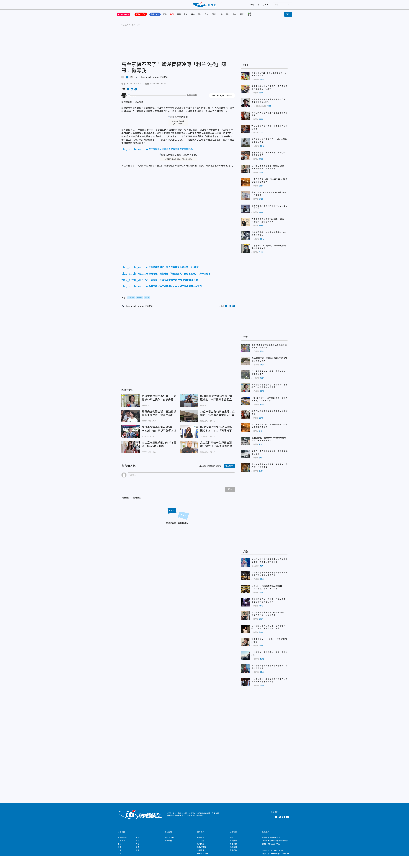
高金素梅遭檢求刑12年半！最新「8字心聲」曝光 (130, 447)
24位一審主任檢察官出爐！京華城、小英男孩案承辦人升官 (189, 416)
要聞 (179, 14)
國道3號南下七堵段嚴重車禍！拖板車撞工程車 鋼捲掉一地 (245, 348)
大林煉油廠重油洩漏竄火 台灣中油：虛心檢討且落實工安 (245, 467)
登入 (288, 14)
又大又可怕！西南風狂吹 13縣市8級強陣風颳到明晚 (245, 142)
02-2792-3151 (277, 850)
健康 (235, 14)
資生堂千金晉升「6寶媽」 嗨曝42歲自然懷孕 (245, 642)
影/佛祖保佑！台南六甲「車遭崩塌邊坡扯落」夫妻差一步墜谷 (245, 441)
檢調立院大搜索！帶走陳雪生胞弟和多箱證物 (245, 116)
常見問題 (233, 841)
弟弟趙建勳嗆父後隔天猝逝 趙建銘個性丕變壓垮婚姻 (245, 155)
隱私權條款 (201, 847)
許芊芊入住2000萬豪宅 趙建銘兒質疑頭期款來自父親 (245, 248)
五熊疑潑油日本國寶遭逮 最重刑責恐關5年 (245, 655)
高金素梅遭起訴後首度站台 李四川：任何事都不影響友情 (130, 431)
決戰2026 (155, 14)
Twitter (272, 817)
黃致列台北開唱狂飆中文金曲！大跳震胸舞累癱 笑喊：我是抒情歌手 (245, 562)
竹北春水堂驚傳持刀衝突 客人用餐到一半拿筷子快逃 (245, 374)
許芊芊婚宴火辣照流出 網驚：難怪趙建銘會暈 (245, 129)
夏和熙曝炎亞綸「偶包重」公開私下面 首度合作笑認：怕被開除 (245, 602)
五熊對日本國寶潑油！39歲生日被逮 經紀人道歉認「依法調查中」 (245, 169)
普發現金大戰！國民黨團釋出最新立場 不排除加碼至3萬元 (245, 102)
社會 (186, 14)
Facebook (276, 817)
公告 (231, 837)
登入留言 (229, 466)
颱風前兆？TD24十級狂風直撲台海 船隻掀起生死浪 (245, 76)
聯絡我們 (233, 844)
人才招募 (200, 841)
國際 (214, 14)
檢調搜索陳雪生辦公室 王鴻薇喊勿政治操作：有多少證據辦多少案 (130, 400)
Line (283, 817)
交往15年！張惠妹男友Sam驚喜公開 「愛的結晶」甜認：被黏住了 (245, 589)
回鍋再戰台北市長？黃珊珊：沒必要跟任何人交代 (245, 209)
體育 (200, 14)
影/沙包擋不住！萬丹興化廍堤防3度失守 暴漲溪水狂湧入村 (245, 361)
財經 (242, 14)
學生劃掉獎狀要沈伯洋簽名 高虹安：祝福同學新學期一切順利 (245, 89)
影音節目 (168, 841)
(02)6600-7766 (274, 844)
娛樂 (193, 14)
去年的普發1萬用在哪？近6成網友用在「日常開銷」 (245, 195)
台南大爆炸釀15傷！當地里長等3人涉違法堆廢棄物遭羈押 (245, 182)
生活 (207, 14)
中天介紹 (200, 837)
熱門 (172, 14)
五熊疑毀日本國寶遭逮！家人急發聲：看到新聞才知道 (245, 668)
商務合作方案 (202, 853)
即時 (165, 14)
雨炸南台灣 (140, 14)
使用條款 (200, 844)
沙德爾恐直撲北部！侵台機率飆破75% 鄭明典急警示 (245, 235)
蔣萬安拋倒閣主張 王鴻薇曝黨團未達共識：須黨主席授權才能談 (130, 416)
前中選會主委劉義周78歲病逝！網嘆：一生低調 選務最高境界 (245, 222)
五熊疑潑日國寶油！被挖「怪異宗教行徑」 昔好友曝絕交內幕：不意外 (245, 629)
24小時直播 (169, 837)
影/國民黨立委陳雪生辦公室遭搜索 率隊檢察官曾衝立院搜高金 (189, 400)
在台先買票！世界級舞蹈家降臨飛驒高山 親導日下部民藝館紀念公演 (245, 575)
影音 (228, 14)
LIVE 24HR (124, 14)
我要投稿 (233, 850)
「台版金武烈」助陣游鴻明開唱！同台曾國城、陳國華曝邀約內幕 (245, 682)
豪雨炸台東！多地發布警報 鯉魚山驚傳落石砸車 (245, 454)
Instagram (280, 817)
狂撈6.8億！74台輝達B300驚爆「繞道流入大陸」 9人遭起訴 (245, 401)
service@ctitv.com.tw (280, 854)
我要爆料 (233, 847)
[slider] (157, 95)
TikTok (287, 817)
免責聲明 (200, 850)
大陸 (221, 14)
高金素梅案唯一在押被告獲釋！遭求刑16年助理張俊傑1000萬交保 (189, 447)
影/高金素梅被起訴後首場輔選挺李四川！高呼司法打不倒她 (189, 431)
